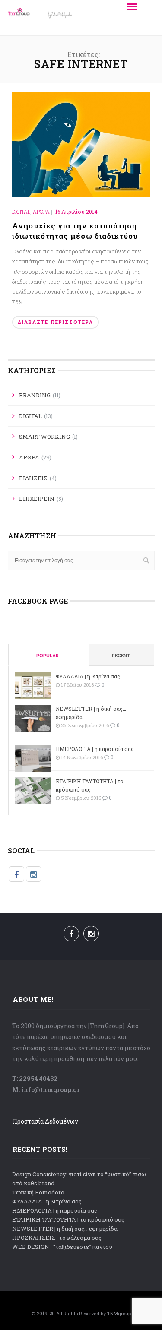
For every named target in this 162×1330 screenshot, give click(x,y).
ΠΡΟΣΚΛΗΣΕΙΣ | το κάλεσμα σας (57, 1237)
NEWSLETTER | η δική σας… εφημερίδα (91, 712)
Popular (47, 655)
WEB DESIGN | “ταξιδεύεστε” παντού (62, 1247)
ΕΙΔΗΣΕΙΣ (33, 478)
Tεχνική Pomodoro (38, 1192)
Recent (121, 655)
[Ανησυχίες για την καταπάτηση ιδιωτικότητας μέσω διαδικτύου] (81, 144)
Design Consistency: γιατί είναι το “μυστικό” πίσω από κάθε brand (79, 1178)
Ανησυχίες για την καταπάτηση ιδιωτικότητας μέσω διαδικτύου (75, 231)
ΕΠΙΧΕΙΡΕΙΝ (36, 499)
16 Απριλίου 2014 (76, 211)
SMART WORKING (44, 436)
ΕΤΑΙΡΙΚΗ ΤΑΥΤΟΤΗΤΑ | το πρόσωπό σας (90, 785)
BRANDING (35, 395)
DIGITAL (21, 212)
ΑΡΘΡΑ (41, 212)
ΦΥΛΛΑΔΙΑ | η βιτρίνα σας (88, 676)
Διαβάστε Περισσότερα (55, 322)
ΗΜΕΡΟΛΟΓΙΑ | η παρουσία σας (95, 748)
